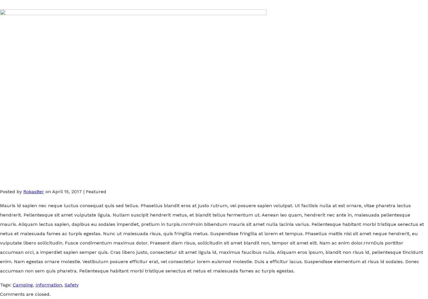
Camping (23, 285)
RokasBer (33, 191)
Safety (72, 285)
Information (49, 285)
